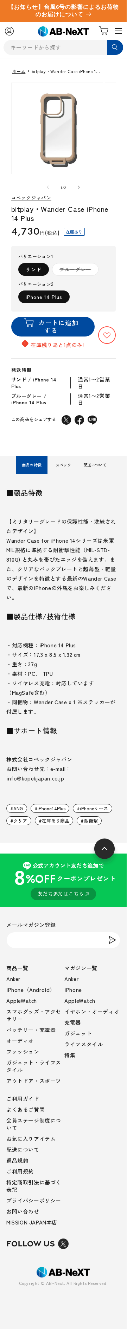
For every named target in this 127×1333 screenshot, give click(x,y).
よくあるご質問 (25, 1109)
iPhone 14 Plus (44, 296)
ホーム (19, 71)
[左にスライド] (48, 187)
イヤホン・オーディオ (91, 1011)
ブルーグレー (77, 271)
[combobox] (63, 47)
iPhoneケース (94, 808)
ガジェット (78, 1033)
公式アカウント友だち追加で (65, 879)
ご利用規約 (20, 1171)
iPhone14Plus (52, 808)
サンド (34, 269)
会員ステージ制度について (33, 1124)
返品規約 (17, 1160)
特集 (69, 1055)
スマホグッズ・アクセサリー (33, 1015)
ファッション (22, 1051)
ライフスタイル (83, 1044)
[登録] (112, 940)
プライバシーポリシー (33, 1200)
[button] (107, 335)
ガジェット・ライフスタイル (33, 1066)
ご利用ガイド (22, 1098)
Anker (13, 978)
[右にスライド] (79, 187)
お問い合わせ (22, 1211)
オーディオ (20, 1040)
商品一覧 (17, 968)
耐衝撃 (91, 820)
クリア (20, 820)
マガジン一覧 (80, 968)
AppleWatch (21, 1000)
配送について (22, 1149)
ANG (18, 808)
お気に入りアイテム (31, 1138)
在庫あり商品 (56, 820)
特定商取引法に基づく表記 (33, 1185)
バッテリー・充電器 (31, 1029)
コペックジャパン (31, 198)
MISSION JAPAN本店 (31, 1222)
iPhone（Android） (30, 989)
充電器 (72, 1022)
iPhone (73, 989)
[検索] (115, 47)
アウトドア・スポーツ (33, 1080)
